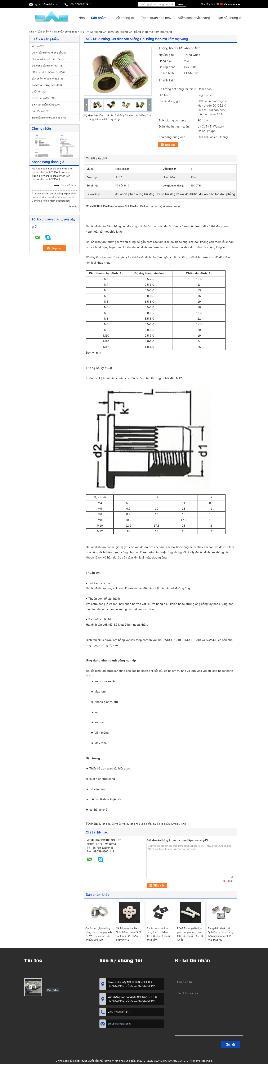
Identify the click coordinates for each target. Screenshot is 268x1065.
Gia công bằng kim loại (45, 65)
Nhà (82, 18)
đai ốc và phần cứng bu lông (169, 823)
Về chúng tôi (125, 18)
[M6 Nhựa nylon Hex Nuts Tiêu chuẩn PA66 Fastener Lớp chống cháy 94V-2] (129, 912)
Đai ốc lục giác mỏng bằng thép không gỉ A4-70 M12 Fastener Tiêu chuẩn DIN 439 (98, 934)
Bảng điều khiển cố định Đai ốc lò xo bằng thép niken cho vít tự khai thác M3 (220, 934)
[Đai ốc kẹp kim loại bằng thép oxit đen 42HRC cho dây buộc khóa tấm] (160, 912)
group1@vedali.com (46, 4)
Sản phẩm (98, 18)
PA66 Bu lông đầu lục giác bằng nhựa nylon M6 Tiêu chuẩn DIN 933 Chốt (190, 934)
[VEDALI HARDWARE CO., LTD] (52, 16)
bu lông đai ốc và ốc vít (111, 823)
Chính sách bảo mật (67, 1060)
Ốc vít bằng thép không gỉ (46, 52)
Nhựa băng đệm (41, 98)
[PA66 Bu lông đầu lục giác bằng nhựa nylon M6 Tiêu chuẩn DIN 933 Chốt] (190, 912)
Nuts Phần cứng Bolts (64, 31)
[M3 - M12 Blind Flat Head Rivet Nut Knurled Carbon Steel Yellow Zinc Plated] (118, 71)
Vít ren (35, 46)
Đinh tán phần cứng (43, 104)
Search (181, 4)
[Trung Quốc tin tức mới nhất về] (33, 987)
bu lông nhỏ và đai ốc (138, 823)
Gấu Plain (37, 111)
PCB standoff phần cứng (45, 72)
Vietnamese (230, 4)
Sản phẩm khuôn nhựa (45, 78)
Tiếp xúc (170, 144)
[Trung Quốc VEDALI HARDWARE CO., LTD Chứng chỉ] (42, 145)
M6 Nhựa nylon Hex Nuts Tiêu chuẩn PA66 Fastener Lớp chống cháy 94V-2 (129, 934)
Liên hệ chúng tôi (229, 18)
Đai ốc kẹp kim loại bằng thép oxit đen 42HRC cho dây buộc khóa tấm (159, 934)
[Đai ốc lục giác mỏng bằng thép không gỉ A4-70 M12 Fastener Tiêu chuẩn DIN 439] (99, 912)
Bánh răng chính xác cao (46, 117)
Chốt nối (36, 91)
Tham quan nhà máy (156, 18)
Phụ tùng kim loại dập (44, 59)
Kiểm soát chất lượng (194, 18)
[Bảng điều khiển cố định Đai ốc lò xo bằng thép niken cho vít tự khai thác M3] (221, 912)
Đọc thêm (52, 990)
